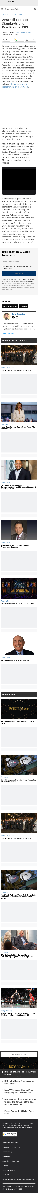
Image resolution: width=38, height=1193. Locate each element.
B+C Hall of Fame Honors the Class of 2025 (20, 1073)
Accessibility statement (11, 1161)
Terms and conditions (10, 1143)
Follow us (20, 40)
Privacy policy (7, 1152)
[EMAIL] (17, 317)
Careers (5, 1166)
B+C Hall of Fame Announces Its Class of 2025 (19, 1082)
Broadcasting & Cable (23, 32)
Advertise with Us (9, 1170)
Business (5, 14)
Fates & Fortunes (16, 14)
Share (7, 40)
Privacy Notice (29, 281)
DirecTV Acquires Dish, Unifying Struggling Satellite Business (18, 1091)
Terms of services (27, 279)
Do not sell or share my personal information (18, 1179)
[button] (2, 9)
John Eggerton (9, 32)
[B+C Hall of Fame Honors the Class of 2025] (19, 1067)
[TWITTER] (14, 317)
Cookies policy (7, 1156)
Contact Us (6, 1175)
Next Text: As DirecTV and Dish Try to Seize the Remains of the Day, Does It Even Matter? (20, 1102)
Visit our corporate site (23, 1127)
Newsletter (31, 40)
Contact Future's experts (11, 1147)
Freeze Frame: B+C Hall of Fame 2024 (19, 1112)
